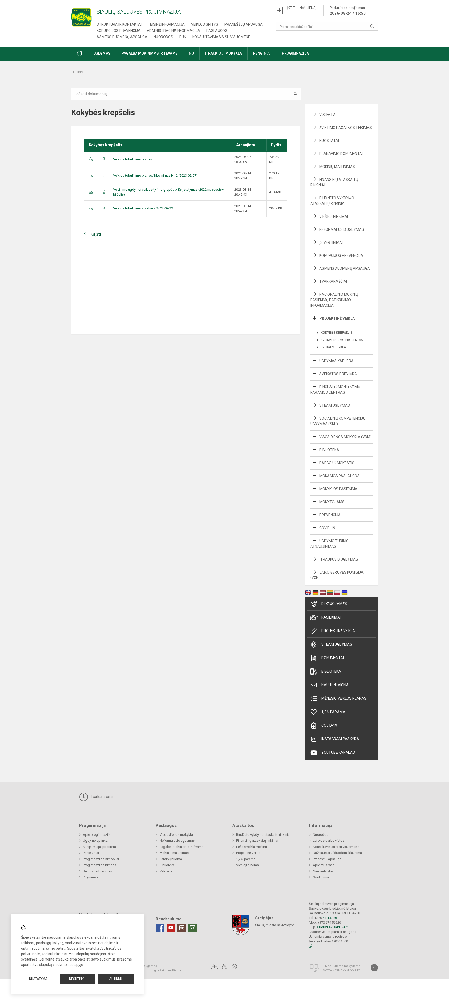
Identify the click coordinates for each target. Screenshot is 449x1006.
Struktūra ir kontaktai (119, 24)
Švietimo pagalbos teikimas (345, 128)
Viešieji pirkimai (333, 216)
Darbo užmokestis (336, 463)
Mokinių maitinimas (337, 167)
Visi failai (327, 115)
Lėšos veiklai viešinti (251, 847)
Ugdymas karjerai (336, 361)
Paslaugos (216, 31)
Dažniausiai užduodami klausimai (338, 853)
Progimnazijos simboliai (101, 859)
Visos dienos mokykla (176, 835)
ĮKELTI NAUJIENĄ (301, 8)
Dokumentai (332, 658)
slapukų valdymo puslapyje (61, 965)
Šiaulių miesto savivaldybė (275, 925)
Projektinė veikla (337, 318)
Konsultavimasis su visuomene (221, 37)
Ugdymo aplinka (95, 841)
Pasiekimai (331, 617)
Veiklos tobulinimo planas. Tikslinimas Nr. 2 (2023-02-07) (155, 175)
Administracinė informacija (173, 31)
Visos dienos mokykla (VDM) (345, 437)
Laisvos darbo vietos (328, 841)
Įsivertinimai (331, 242)
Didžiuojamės (334, 604)
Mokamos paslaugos (339, 476)
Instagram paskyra (340, 739)
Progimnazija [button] (295, 53)
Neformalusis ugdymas (341, 229)
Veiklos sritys (204, 24)
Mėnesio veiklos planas (343, 698)
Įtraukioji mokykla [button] (223, 53)
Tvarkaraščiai (333, 281)
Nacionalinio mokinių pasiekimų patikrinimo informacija (334, 299)
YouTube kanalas (338, 752)
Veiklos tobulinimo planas (132, 159)
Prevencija (330, 515)
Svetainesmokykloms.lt (341, 970)
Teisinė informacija (166, 24)
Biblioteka (329, 450)
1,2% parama (333, 712)
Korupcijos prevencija (119, 31)
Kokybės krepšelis (337, 332)
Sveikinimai (321, 877)
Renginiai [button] (262, 53)
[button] (79, 54)
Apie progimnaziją (96, 835)
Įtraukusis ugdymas (338, 559)
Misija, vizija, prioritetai (100, 847)
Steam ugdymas (336, 644)
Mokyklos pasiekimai (338, 489)
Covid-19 (327, 528)
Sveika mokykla (333, 347)
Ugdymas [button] (101, 53)
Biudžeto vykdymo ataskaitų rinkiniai (263, 835)
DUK (182, 37)
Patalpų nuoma (171, 859)
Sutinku (115, 979)
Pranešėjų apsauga (243, 24)
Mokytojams (332, 502)
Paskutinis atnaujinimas (348, 11)
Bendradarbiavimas (97, 871)
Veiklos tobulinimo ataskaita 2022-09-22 (143, 208)
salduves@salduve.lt (332, 927)
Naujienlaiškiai (335, 685)
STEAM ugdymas (334, 405)
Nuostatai (329, 141)
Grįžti (96, 234)
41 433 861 (330, 918)
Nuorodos (163, 37)
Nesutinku (77, 979)
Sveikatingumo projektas (342, 340)
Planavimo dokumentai (341, 154)
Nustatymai (38, 979)
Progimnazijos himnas (99, 865)
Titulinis (77, 72)
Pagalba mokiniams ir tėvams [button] (150, 53)
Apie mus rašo (324, 865)
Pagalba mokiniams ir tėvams (181, 847)
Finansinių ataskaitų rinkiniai (257, 841)
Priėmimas (90, 877)
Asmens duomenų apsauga (122, 37)
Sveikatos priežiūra (338, 374)
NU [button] (191, 53)
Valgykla (166, 871)
